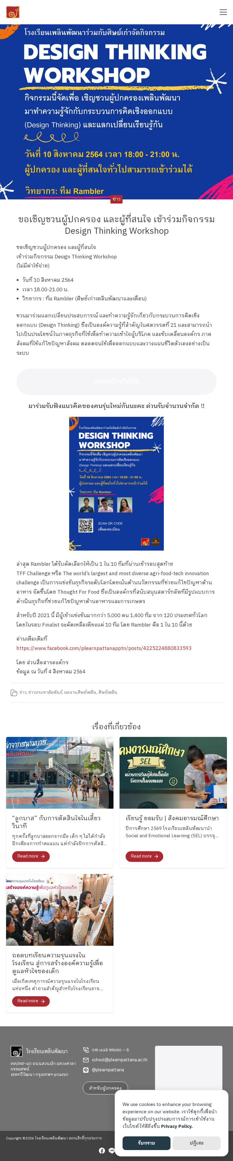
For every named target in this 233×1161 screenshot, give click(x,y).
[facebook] (102, 1151)
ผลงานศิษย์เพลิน (80, 692)
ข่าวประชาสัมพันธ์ (45, 692)
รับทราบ (146, 1143)
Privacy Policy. (177, 1126)
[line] (111, 1151)
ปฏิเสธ (197, 1143)
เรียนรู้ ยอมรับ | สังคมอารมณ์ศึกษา (172, 819)
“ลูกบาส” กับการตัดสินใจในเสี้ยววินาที (56, 822)
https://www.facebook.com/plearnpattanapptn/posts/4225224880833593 (104, 648)
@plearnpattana (108, 1070)
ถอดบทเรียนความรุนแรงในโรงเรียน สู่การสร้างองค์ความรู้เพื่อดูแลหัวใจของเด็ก (57, 963)
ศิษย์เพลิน (107, 692)
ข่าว (117, 199)
